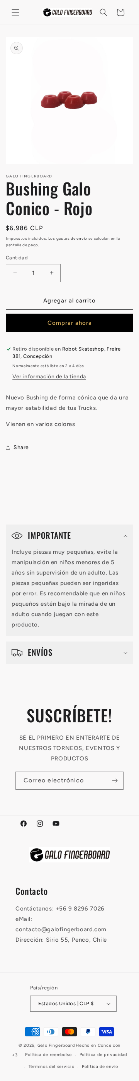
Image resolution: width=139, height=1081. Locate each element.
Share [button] (21, 447)
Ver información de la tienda (49, 376)
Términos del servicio (52, 1066)
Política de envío (100, 1066)
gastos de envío (72, 238)
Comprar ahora (69, 322)
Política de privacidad (103, 1054)
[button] (15, 12)
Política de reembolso (48, 1054)
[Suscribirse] (114, 781)
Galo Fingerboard (56, 1045)
